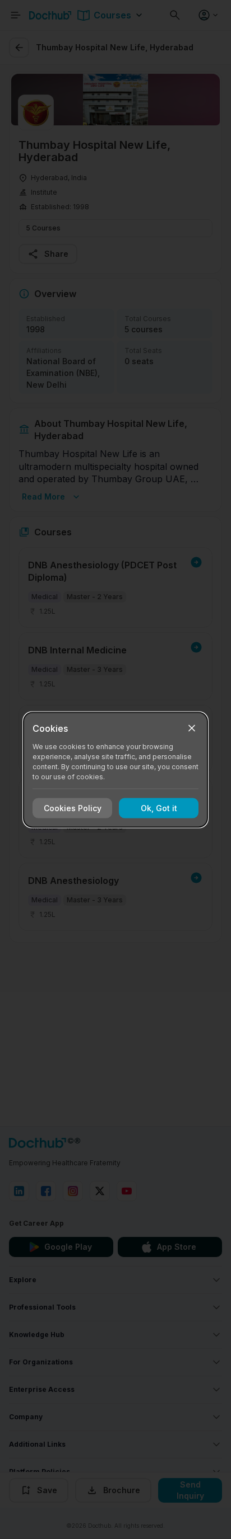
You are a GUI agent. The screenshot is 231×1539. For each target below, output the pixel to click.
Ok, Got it (159, 808)
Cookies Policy (72, 808)
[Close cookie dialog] (191, 728)
